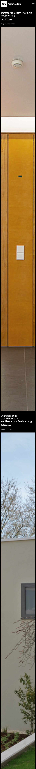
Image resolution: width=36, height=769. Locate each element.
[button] (33, 4)
